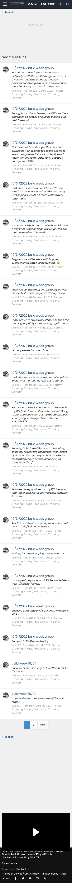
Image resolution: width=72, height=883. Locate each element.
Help (63, 873)
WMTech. (47, 854)
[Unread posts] (60, 4)
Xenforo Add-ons (21, 857)
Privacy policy (50, 873)
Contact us (23, 869)
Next (42, 725)
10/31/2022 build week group (33, 68)
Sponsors (7, 869)
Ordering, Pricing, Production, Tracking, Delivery (36, 95)
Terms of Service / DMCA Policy (21, 873)
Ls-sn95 (16, 91)
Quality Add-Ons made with (19, 854)
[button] (5, 4)
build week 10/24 (24, 663)
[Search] (67, 4)
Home (6, 878)
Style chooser (10, 863)
